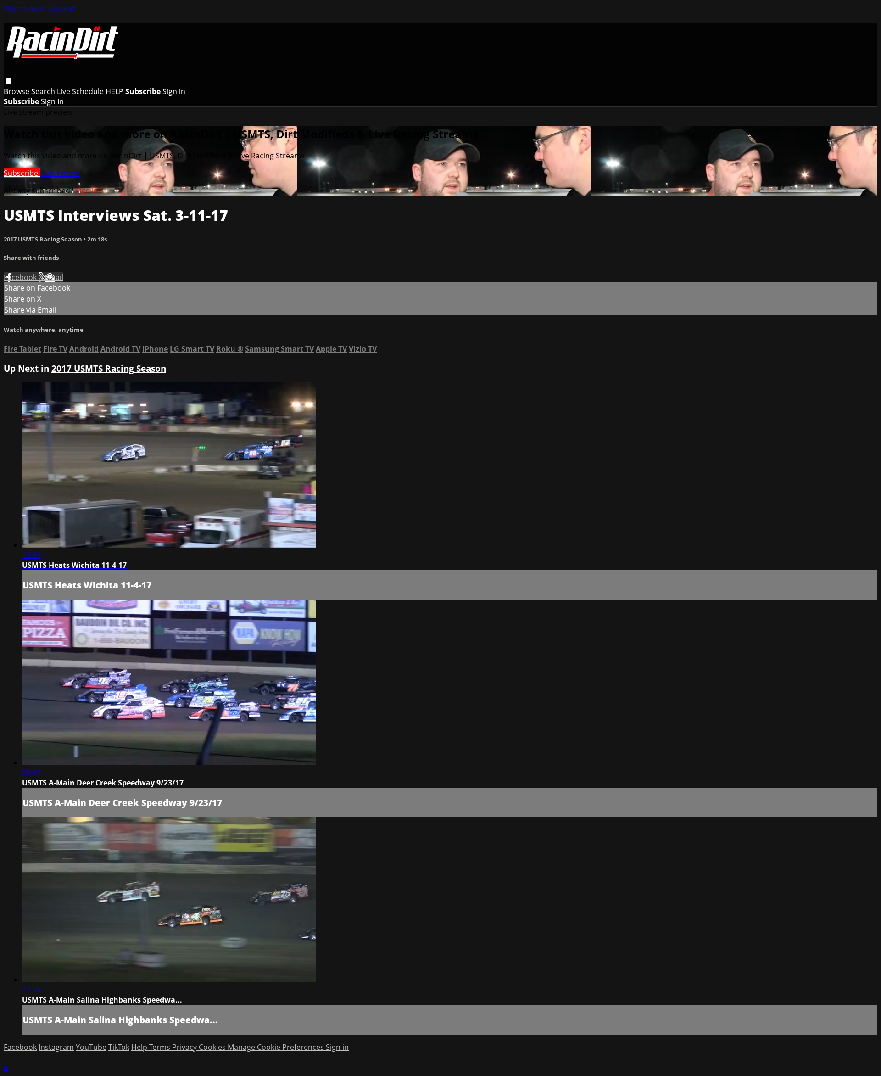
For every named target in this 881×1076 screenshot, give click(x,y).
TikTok (118, 1047)
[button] (8, 81)
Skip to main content (39, 9)
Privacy (185, 1047)
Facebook (21, 277)
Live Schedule (80, 91)
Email (54, 277)
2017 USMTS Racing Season (44, 239)
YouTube (91, 1047)
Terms (160, 1047)
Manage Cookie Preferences (277, 1047)
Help (140, 1047)
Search (44, 91)
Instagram (56, 1047)
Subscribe (22, 173)
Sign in (173, 91)
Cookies (213, 1047)
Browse (17, 91)
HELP (114, 91)
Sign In (52, 101)
